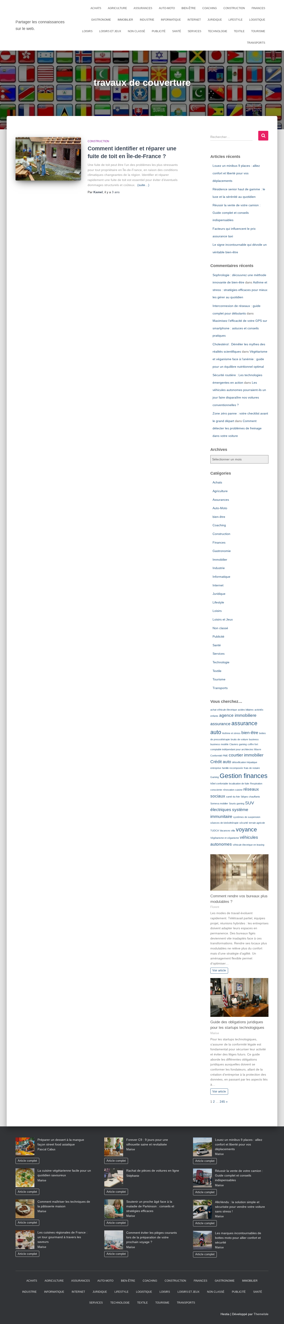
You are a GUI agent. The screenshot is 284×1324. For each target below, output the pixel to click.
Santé (176, 31)
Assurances (143, 8)
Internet (194, 19)
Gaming (214, 777)
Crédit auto (220, 761)
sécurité (243, 822)
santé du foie (233, 796)
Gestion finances (244, 775)
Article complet (27, 1160)
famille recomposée (232, 768)
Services (194, 31)
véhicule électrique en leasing (248, 844)
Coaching (209, 8)
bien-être (188, 8)
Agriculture (117, 8)
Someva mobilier (219, 803)
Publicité (159, 31)
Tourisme (258, 31)
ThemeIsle (261, 1314)
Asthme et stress (231, 733)
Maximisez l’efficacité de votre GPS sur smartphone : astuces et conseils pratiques (240, 328)
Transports (256, 42)
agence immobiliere (237, 715)
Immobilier (125, 19)
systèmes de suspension (246, 817)
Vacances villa (227, 830)
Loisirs (87, 31)
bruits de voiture (239, 739)
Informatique (171, 19)
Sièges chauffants (250, 796)
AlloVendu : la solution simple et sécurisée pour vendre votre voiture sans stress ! (240, 1206)
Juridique (214, 19)
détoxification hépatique (244, 762)
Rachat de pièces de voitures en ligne (152, 1170)
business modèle (219, 744)
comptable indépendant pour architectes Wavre (235, 749)
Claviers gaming (238, 744)
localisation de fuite (239, 783)
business (254, 739)
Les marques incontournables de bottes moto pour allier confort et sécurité (238, 1237)
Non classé (136, 31)
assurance (220, 723)
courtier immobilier (246, 755)
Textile (239, 31)
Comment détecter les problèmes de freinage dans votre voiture (237, 428)
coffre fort (253, 744)
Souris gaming (236, 803)
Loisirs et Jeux (110, 31)
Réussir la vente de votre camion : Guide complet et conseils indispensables (236, 212)
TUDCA (214, 830)
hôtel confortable (219, 783)
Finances (258, 8)
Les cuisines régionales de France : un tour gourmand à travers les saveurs (62, 1237)
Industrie (147, 19)
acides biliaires (246, 709)
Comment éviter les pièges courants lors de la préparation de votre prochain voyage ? (151, 1237)
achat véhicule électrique (223, 709)
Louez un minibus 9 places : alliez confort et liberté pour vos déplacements (236, 173)
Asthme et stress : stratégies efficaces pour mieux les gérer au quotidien (240, 290)
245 (222, 1101)
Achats (96, 8)
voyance (246, 830)
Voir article (219, 970)
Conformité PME (219, 755)
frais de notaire (252, 768)
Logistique (257, 19)
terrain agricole (257, 822)
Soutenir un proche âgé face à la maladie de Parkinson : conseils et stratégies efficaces (150, 1206)
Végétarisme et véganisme (224, 838)
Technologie (217, 31)
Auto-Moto (167, 8)
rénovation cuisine (233, 789)
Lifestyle (236, 19)
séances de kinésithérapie (224, 822)
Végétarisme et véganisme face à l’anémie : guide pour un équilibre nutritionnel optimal (240, 359)
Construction (234, 8)
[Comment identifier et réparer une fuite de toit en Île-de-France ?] (48, 159)
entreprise (215, 768)
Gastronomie (101, 19)
